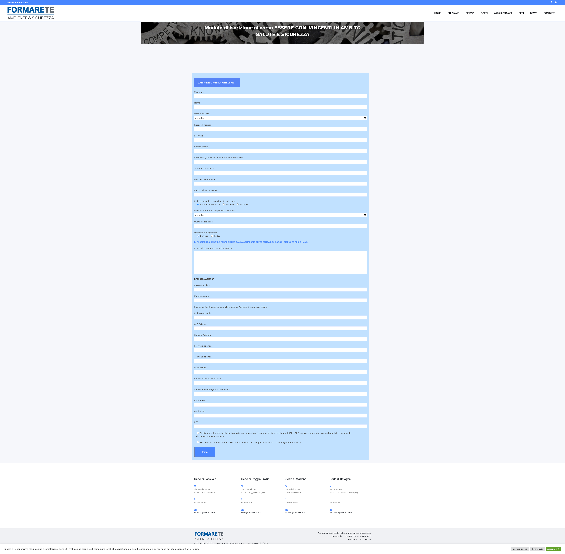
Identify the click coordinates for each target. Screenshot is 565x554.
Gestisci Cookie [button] (520, 549)
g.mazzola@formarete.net (342, 513)
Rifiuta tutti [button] (537, 549)
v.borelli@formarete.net (205, 513)
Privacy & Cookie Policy (359, 539)
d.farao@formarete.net (296, 513)
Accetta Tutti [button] (553, 549)
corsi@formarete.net (17, 2)
